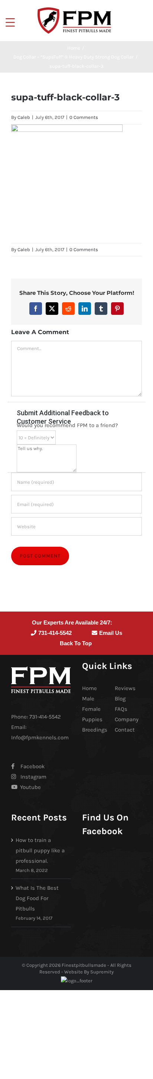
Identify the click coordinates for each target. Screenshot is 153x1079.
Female (91, 709)
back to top (76, 643)
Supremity (102, 972)
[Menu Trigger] (10, 22)
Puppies (92, 719)
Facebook (32, 766)
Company (127, 719)
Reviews (125, 688)
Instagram (33, 776)
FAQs (121, 709)
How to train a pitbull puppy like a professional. (40, 850)
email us (110, 633)
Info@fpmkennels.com (40, 737)
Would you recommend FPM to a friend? (67, 425)
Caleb (23, 117)
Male (88, 698)
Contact (125, 729)
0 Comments (83, 117)
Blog (120, 698)
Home (89, 688)
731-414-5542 (55, 633)
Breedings (94, 729)
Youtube (30, 787)
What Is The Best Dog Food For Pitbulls (37, 898)
